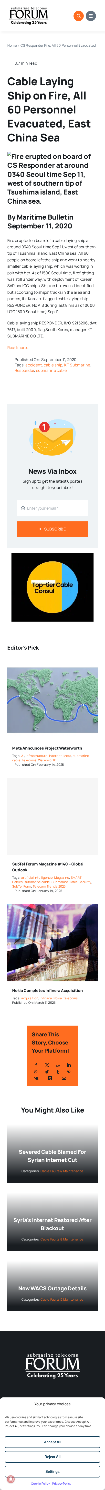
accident (33, 365)
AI (22, 755)
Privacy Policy (61, 1483)
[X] (47, 1065)
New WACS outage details (52, 1288)
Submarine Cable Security (71, 882)
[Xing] (50, 1078)
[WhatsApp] (36, 1072)
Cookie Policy (40, 1483)
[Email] (64, 1078)
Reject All (52, 1457)
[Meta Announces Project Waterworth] (52, 665)
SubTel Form (21, 886)
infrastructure (36, 755)
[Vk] (36, 1078)
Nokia (57, 998)
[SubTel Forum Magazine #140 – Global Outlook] (52, 816)
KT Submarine (77, 365)
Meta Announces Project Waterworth (47, 748)
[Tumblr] (57, 1072)
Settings (52, 1471)
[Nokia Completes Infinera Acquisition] (52, 907)
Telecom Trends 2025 (49, 886)
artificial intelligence (37, 877)
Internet (55, 755)
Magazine (61, 877)
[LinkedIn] (68, 1065)
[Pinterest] (68, 1072)
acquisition (29, 998)
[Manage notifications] (11, 1479)
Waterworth (47, 760)
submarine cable (51, 370)
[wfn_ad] (52, 554)
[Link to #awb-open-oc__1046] (79, 16)
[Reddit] (57, 1065)
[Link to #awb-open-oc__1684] (91, 16)
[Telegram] (46, 1072)
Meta (67, 755)
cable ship (53, 365)
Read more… (18, 347)
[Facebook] (36, 1065)
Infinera (46, 998)
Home (12, 45)
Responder (24, 370)
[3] (52, 1352)
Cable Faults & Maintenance (62, 1171)
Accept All (52, 1442)
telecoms (29, 760)
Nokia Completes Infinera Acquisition (47, 990)
